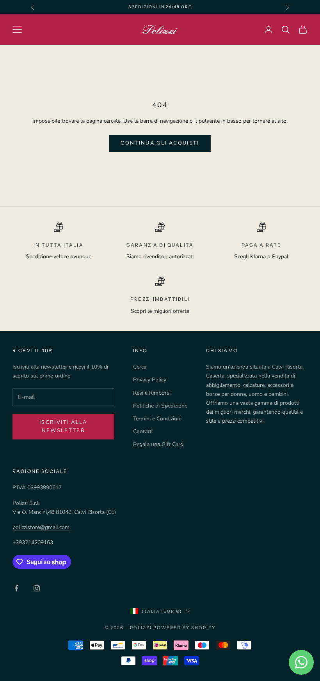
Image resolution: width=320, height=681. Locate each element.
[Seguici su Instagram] (37, 588)
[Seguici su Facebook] (16, 588)
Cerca (139, 366)
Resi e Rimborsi (152, 393)
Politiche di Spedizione (160, 405)
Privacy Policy (149, 379)
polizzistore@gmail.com (40, 527)
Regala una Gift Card (158, 444)
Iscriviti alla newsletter (63, 426)
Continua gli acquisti (160, 142)
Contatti (143, 431)
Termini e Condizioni (157, 418)
